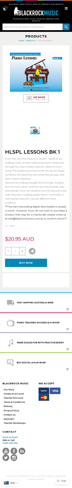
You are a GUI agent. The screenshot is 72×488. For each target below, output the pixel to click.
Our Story (9, 389)
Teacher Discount (13, 398)
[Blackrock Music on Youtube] (6, 451)
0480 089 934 (10, 443)
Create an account (14, 393)
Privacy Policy (11, 410)
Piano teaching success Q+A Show (38, 322)
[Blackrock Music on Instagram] (14, 457)
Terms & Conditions (14, 402)
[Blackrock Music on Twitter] (22, 451)
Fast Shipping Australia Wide (35, 302)
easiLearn (9, 419)
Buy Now (26, 262)
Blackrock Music (29, 476)
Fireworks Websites (36, 479)
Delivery (8, 406)
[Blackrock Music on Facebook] (14, 451)
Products (36, 36)
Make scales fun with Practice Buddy (40, 342)
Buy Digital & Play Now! (31, 362)
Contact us (10, 415)
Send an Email (10, 437)
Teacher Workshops (15, 423)
